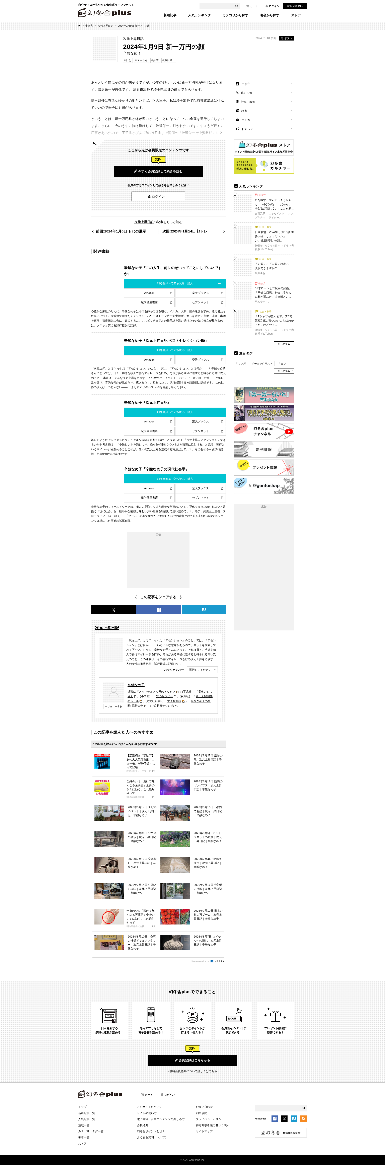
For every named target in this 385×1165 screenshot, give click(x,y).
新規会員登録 (295, 5)
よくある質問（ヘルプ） (152, 1137)
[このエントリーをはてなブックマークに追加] (294, 1119)
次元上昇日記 (105, 25)
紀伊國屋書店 (149, 302)
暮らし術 (246, 92)
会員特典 (142, 1125)
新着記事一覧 (86, 1113)
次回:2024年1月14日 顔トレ (185, 231)
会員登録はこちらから (194, 1060)
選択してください (200, 669)
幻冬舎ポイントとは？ (151, 1131)
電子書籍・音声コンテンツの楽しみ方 (161, 1119)
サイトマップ (204, 1131)
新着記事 (170, 15)
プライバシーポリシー (210, 1119)
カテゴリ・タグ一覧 (90, 1131)
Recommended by (200, 961)
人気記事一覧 (86, 1119)
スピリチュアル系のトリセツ (157, 691)
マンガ (246, 120)
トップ (82, 1106)
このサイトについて (149, 1106)
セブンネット (200, 302)
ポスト (288, 38)
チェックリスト (263, 363)
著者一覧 (83, 1137)
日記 (128, 60)
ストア (296, 15)
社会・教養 (248, 102)
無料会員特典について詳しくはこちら (193, 1071)
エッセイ (142, 60)
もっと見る (284, 344)
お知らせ (247, 129)
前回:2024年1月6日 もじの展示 (121, 231)
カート (254, 6)
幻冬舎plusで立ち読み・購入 (175, 283)
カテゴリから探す (235, 15)
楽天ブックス (200, 292)
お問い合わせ (204, 1106)
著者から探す (269, 15)
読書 (244, 111)
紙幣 (156, 60)
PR (153, 771)
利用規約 (201, 1113)
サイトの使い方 (147, 1113)
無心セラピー (164, 696)
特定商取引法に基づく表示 (213, 1125)
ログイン (274, 6)
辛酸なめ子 (136, 685)
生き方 (89, 25)
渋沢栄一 (169, 60)
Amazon (149, 292)
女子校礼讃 (174, 701)
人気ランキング (199, 15)
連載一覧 (83, 1125)
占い (283, 363)
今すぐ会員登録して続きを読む (160, 171)
